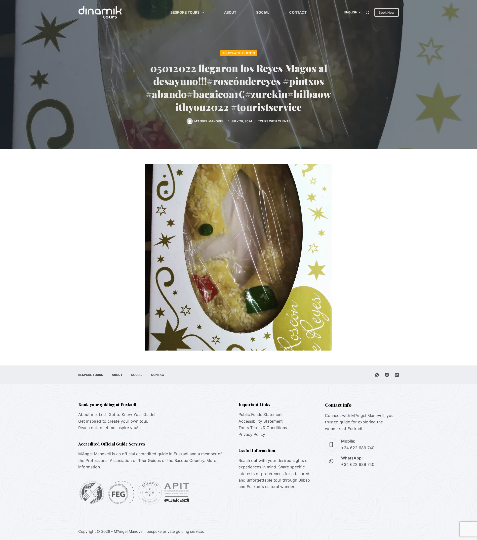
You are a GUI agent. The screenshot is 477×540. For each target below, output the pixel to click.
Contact (298, 12)
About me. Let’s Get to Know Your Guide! (116, 414)
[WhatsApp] (377, 375)
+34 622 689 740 (357, 447)
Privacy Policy (251, 434)
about (230, 12)
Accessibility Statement (260, 421)
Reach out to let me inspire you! (108, 427)
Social (262, 12)
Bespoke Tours (184, 12)
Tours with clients (238, 53)
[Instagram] (387, 375)
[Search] (367, 12)
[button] (352, 12)
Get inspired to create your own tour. (113, 421)
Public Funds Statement (260, 414)
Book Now (387, 12)
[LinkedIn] (397, 375)
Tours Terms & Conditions (262, 427)
